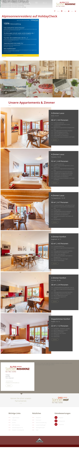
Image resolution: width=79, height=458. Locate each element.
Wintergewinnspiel (40, 427)
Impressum (38, 420)
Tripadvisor (61, 424)
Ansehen (55, 140)
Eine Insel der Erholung (47, 76)
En (46, 3)
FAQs (37, 430)
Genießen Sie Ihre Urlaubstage (10, 95)
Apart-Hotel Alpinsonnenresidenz (23, 20)
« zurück (4, 57)
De (44, 3)
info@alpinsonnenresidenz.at (12, 382)
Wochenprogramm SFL (17, 427)
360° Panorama (16, 425)
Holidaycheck (62, 421)
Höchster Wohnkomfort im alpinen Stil (13, 76)
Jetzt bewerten (20, 55)
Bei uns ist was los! (59, 95)
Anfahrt (9, 385)
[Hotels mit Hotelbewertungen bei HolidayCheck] (34, 20)
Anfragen (10, 3)
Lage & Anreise (15, 417)
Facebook (61, 417)
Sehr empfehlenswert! (9, 48)
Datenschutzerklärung (41, 422)
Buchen (21, 3)
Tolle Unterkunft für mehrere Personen (14, 27)
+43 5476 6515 (9, 381)
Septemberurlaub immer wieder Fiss (13, 43)
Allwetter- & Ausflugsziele (18, 430)
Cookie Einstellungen (41, 425)
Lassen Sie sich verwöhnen (35, 95)
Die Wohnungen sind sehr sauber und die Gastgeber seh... (19, 33)
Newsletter (38, 417)
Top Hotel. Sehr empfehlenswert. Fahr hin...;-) (16, 37)
